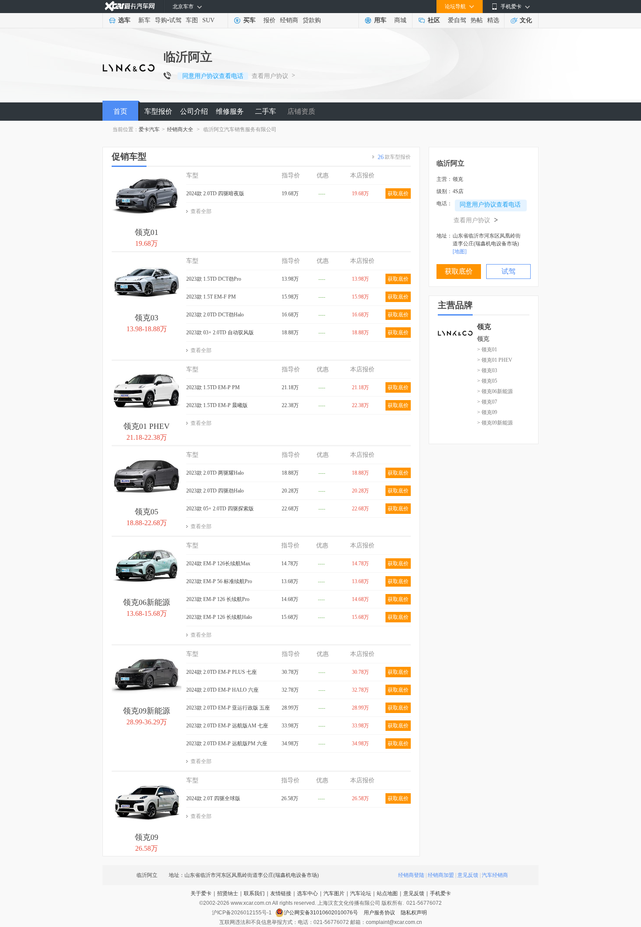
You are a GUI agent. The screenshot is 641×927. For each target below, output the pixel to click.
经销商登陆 (411, 875)
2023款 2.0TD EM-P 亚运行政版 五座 (228, 708)
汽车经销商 (495, 875)
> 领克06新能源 (495, 391)
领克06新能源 (146, 602)
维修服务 (230, 111)
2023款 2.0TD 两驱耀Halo (215, 473)
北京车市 (183, 6)
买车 (249, 20)
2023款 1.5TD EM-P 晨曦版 (217, 405)
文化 (526, 20)
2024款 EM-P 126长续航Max (218, 563)
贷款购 (312, 20)
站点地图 (387, 893)
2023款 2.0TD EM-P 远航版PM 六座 (226, 743)
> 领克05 (487, 381)
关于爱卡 (201, 893)
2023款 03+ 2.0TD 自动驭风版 (220, 332)
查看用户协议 (270, 76)
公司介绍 (194, 111)
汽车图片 (334, 893)
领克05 (146, 511)
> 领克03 (487, 370)
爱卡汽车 (149, 129)
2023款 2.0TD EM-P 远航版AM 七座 (227, 726)
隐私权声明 (414, 913)
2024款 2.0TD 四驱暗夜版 (215, 193)
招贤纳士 (227, 893)
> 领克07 (487, 402)
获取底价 (398, 193)
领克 (483, 339)
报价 (269, 20)
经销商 (289, 20)
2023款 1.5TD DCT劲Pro (213, 279)
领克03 (146, 317)
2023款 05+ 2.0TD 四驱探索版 (220, 509)
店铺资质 (301, 111)
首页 (120, 111)
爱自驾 (457, 20)
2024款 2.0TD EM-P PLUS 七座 (221, 672)
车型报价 (158, 111)
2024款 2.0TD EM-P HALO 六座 (222, 690)
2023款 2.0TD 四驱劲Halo (215, 491)
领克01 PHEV (146, 426)
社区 (434, 20)
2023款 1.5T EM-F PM (211, 297)
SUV (208, 20)
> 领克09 (487, 412)
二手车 (265, 111)
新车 (144, 20)
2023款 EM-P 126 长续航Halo (219, 617)
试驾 (175, 20)
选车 (124, 20)
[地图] (460, 251)
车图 (192, 20)
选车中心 (307, 893)
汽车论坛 (360, 893)
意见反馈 (467, 875)
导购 (161, 20)
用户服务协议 (380, 913)
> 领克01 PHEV (494, 360)
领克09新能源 (146, 710)
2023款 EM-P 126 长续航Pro (217, 599)
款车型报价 (394, 157)
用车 (380, 20)
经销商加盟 (441, 875)
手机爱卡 (440, 893)
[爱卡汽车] (130, 6)
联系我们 (254, 893)
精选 (493, 20)
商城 (400, 20)
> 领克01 (487, 349)
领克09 (146, 837)
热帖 (477, 20)
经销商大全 (180, 129)
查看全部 (201, 211)
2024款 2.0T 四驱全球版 (213, 798)
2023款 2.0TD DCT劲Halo (215, 315)
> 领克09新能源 (495, 423)
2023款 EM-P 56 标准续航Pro (219, 581)
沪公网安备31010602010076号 (321, 913)
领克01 (146, 232)
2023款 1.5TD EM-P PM (213, 387)
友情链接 (280, 893)
